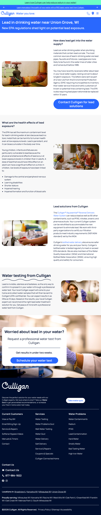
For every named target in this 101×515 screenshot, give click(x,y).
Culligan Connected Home (47, 458)
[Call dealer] (88, 14)
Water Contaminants (78, 419)
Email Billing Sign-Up (11, 424)
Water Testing (41, 419)
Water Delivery (41, 438)
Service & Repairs (9, 429)
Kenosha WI (32, 491)
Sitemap (55, 509)
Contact (5, 443)
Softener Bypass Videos (12, 434)
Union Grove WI (59, 491)
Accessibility (66, 509)
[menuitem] (93, 13)
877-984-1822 (13, 475)
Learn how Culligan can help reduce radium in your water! (50, 2)
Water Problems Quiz (44, 424)
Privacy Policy (44, 509)
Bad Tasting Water (77, 448)
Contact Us (12, 470)
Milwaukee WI (45, 491)
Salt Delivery (41, 443)
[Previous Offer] (4, 7)
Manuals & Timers (10, 438)
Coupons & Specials (44, 453)
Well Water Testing (43, 429)
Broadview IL (20, 491)
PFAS (71, 429)
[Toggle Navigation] (97, 13)
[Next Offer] (97, 7)
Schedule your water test (34, 360)
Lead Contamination (78, 434)
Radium (72, 424)
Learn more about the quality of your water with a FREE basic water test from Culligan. (50, 7)
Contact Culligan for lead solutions (76, 104)
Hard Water (74, 438)
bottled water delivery (72, 242)
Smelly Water (74, 443)
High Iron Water (76, 453)
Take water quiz (75, 400)
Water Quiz (40, 434)
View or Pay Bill (8, 419)
